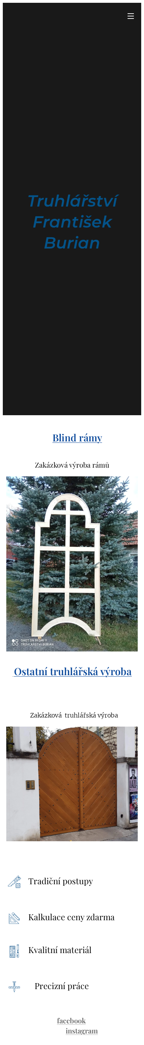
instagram (82, 1030)
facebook (71, 1020)
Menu (131, 16)
